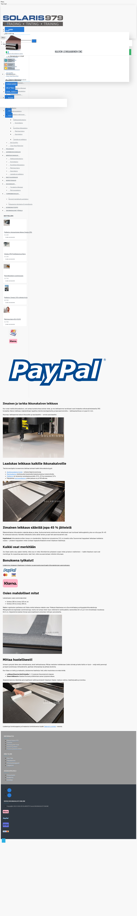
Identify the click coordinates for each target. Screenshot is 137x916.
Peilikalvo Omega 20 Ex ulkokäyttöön (15, 297)
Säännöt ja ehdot (50, 726)
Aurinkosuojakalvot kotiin (14, 472)
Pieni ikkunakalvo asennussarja (13, 276)
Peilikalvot (10, 476)
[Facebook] (9, 790)
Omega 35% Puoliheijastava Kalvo (15, 254)
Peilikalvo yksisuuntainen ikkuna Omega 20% (18, 232)
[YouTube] (9, 795)
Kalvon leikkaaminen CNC (10, 44)
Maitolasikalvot (12, 474)
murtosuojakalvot (20, 478)
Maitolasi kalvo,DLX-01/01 (12, 319)
